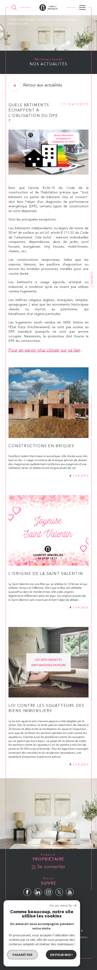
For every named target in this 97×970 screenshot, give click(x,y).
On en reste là (60, 905)
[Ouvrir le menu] (82, 7)
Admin (82, 937)
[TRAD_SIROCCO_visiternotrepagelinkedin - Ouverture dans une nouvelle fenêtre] (38, 892)
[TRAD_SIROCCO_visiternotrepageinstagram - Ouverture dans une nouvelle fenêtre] (48, 892)
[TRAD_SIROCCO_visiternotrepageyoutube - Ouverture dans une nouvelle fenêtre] (70, 892)
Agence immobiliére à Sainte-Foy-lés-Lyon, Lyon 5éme (42, 20)
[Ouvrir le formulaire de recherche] (14, 7)
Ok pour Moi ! (61, 955)
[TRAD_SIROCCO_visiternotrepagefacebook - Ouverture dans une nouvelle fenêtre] (27, 892)
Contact (91, 279)
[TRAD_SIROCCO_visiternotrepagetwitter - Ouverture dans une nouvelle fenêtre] (59, 892)
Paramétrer (22, 955)
